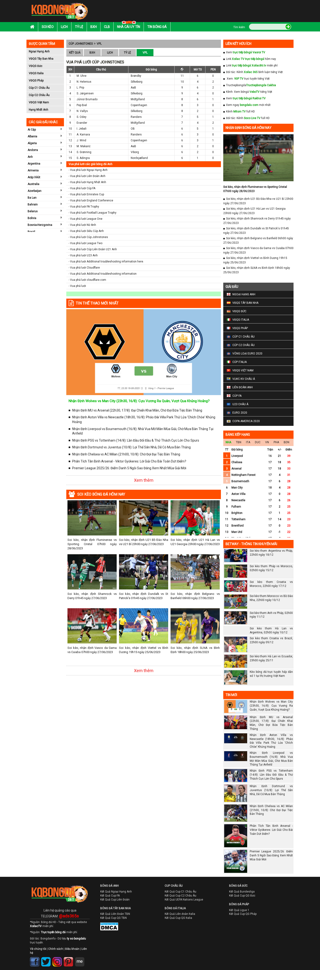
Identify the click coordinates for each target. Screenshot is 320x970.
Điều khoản (72, 957)
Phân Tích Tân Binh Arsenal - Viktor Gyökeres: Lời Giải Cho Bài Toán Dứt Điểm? (129, 461)
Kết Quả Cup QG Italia (178, 926)
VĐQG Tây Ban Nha (41, 58)
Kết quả (75, 52)
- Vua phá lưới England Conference (91, 200)
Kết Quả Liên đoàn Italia (180, 922)
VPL (99, 43)
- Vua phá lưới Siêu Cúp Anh (86, 231)
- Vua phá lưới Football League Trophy (92, 212)
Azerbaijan (34, 190)
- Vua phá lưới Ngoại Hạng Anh (88, 170)
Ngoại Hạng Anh (39, 51)
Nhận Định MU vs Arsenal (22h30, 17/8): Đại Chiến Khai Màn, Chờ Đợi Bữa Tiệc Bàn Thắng (137, 410)
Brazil (31, 231)
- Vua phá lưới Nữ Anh (82, 225)
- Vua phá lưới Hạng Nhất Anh (87, 182)
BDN (286, 442)
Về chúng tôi (38, 957)
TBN (238, 442)
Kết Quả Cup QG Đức (242, 904)
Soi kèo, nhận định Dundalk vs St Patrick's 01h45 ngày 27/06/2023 (143, 596)
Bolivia (32, 218)
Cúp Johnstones (81, 43)
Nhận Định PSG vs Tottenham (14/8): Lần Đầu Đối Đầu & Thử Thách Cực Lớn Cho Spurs (135, 440)
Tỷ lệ (79, 27)
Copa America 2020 (246, 421)
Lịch (64, 27)
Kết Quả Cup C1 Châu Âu (180, 900)
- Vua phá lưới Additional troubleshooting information (103, 273)
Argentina (34, 163)
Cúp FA (237, 395)
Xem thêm (143, 480)
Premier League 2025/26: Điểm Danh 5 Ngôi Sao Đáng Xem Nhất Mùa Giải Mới (129, 468)
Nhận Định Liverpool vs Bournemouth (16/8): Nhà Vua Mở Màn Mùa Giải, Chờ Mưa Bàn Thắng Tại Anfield (142, 431)
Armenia (33, 170)
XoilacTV (36, 934)
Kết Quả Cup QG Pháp (243, 922)
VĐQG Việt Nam (39, 102)
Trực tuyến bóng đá (53, 940)
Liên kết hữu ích (238, 44)
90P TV (238, 78)
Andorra (33, 150)
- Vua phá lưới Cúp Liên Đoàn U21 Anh (93, 249)
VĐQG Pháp (36, 80)
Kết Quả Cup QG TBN (113, 926)
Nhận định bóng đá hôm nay (249, 128)
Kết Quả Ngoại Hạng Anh (116, 900)
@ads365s (69, 924)
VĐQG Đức (35, 66)
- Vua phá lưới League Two (85, 243)
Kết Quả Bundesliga (242, 900)
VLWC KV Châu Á (243, 379)
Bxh (93, 27)
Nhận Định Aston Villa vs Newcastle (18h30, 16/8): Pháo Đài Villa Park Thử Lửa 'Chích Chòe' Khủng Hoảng (143, 419)
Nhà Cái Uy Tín (128, 27)
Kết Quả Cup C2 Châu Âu (180, 904)
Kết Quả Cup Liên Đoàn (115, 907)
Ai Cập (32, 129)
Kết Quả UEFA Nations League (184, 907)
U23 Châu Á (240, 404)
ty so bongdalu (76, 947)
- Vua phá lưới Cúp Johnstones (88, 237)
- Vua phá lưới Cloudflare (84, 267)
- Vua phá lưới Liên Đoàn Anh (87, 176)
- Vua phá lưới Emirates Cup (86, 194)
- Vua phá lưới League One (85, 218)
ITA (248, 442)
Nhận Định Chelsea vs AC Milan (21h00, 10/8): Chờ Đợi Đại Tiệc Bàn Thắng (126, 454)
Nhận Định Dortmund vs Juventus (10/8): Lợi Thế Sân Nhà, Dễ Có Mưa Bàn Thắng (131, 447)
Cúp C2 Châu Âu (39, 95)
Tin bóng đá (157, 27)
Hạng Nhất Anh (38, 109)
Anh (30, 156)
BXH (92, 52)
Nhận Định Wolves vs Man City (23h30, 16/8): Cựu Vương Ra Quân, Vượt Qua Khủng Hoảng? (139, 401)
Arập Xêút (34, 177)
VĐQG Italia (36, 73)
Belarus (33, 211)
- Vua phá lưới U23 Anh (83, 255)
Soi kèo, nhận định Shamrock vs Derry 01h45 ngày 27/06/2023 (92, 596)
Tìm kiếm (239, 27)
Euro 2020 (239, 412)
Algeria (32, 143)
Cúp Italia (239, 362)
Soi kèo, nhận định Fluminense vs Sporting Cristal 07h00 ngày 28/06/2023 (92, 544)
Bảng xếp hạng (238, 434)
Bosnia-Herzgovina (40, 225)
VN (267, 442)
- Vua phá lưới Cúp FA (82, 188)
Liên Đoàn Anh (242, 387)
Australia (33, 184)
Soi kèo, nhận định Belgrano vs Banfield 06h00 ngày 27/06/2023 (195, 596)
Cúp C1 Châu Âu (39, 87)
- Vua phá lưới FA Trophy (84, 206)
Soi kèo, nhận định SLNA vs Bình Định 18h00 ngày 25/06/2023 (195, 650)
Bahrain (33, 204)
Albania (32, 136)
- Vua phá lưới (77, 286)
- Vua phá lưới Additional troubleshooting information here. (106, 261)
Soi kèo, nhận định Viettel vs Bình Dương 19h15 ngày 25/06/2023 (143, 650)
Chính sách (55, 957)
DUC (257, 442)
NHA (228, 442)
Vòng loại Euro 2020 (247, 353)
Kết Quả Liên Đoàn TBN (115, 922)
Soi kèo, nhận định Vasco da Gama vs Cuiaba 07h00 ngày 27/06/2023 (92, 650)
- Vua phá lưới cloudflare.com (87, 279)
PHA (276, 442)
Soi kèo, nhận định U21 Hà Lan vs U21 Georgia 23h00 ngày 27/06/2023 (195, 542)
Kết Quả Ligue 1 (239, 918)
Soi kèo (48, 27)
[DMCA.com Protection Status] (106, 936)
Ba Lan (32, 197)
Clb (107, 27)
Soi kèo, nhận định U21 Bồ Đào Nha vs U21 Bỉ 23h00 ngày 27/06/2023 (143, 542)
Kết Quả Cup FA (110, 904)
